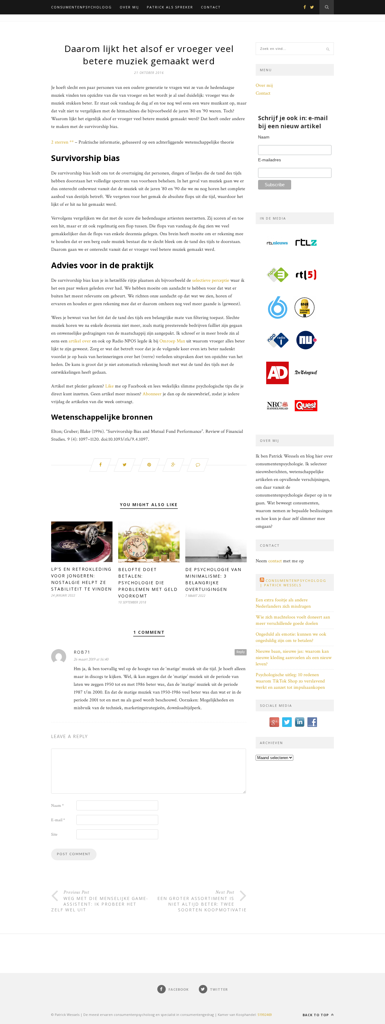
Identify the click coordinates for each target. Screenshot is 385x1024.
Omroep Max (172, 341)
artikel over (80, 341)
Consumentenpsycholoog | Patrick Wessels (293, 582)
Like (109, 386)
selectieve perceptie (210, 280)
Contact (211, 7)
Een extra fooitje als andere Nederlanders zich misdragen (283, 603)
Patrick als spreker (170, 7)
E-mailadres (269, 159)
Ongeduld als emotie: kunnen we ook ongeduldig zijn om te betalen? (291, 637)
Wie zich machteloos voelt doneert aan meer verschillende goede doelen (293, 620)
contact (275, 561)
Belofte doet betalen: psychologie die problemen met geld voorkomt (148, 583)
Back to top (316, 1015)
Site (54, 834)
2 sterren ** (62, 142)
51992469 (264, 1014)
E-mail (58, 820)
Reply (240, 652)
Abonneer (152, 394)
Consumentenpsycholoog (81, 7)
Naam (57, 805)
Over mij (129, 7)
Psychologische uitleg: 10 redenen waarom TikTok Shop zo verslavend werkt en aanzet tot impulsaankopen (290, 681)
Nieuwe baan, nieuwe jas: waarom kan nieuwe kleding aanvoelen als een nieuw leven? (293, 657)
